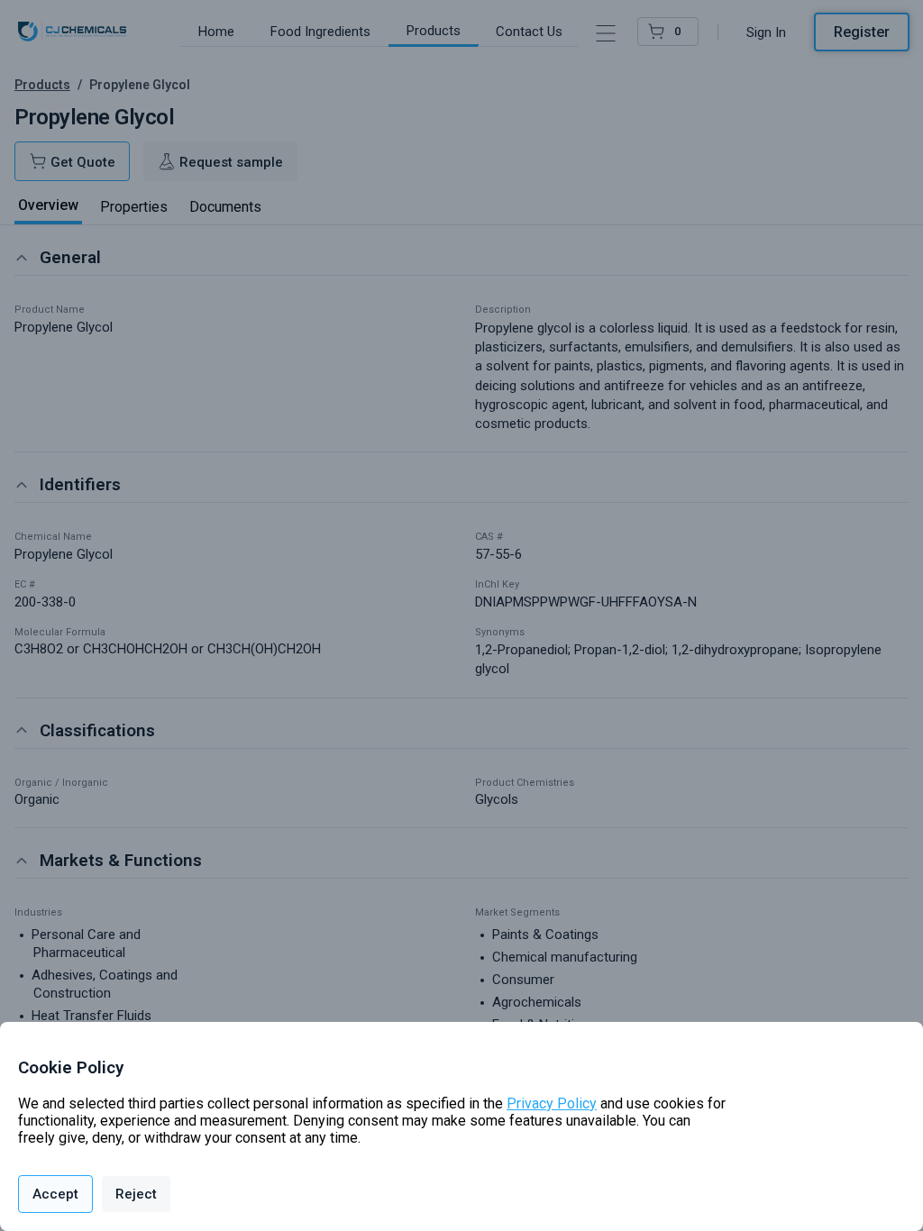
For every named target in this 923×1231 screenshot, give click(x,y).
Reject (136, 1194)
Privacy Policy (552, 1103)
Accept (55, 1194)
